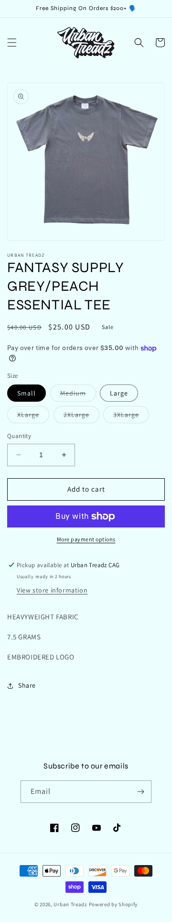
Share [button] (27, 685)
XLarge (33, 416)
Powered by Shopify (113, 904)
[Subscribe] (140, 791)
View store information (52, 590)
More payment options (86, 539)
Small (26, 393)
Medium (78, 395)
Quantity (19, 436)
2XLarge (81, 416)
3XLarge (131, 416)
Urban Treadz (70, 904)
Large (119, 393)
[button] (11, 42)
